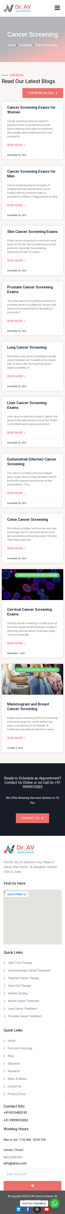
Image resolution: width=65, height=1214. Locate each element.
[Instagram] (37, 1209)
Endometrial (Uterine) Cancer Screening (32, 462)
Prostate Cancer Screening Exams (30, 289)
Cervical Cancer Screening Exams (29, 612)
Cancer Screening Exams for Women (31, 110)
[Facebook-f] (28, 1209)
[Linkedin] (18, 1209)
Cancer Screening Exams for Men (31, 174)
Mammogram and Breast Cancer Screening (28, 706)
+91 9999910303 (42, 785)
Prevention (25, 45)
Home (12, 45)
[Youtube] (46, 1209)
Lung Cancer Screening (27, 347)
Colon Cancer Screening (27, 519)
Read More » (16, 145)
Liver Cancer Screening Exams (27, 405)
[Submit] (32, 1186)
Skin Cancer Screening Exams (32, 232)
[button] (57, 8)
